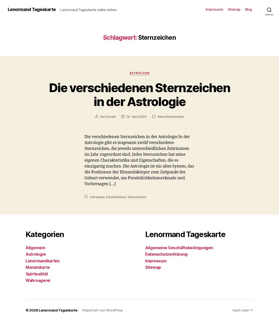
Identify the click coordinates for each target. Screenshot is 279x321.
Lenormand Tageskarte (32, 9)
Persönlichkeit (116, 197)
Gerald (110, 117)
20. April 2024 (136, 117)
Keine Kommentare (171, 117)
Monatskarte (38, 267)
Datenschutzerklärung (166, 254)
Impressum (214, 9)
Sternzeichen (136, 197)
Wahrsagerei (38, 280)
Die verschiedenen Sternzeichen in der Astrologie (139, 94)
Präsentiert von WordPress (102, 310)
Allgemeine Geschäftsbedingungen (179, 247)
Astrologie (139, 73)
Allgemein (35, 247)
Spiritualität (37, 274)
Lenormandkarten (43, 261)
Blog (248, 9)
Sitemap (234, 9)
